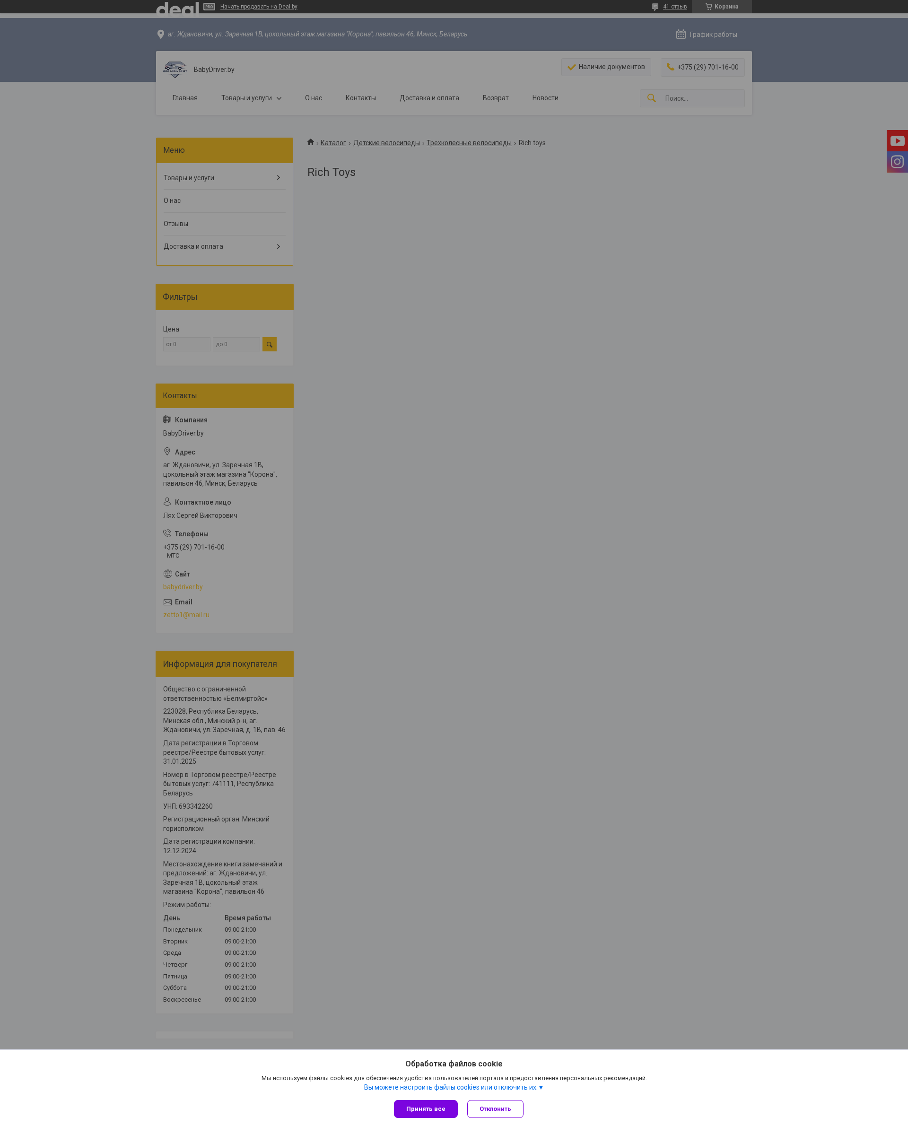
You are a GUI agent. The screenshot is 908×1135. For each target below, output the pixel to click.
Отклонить (495, 1108)
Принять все (425, 1108)
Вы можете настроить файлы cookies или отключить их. (451, 1087)
